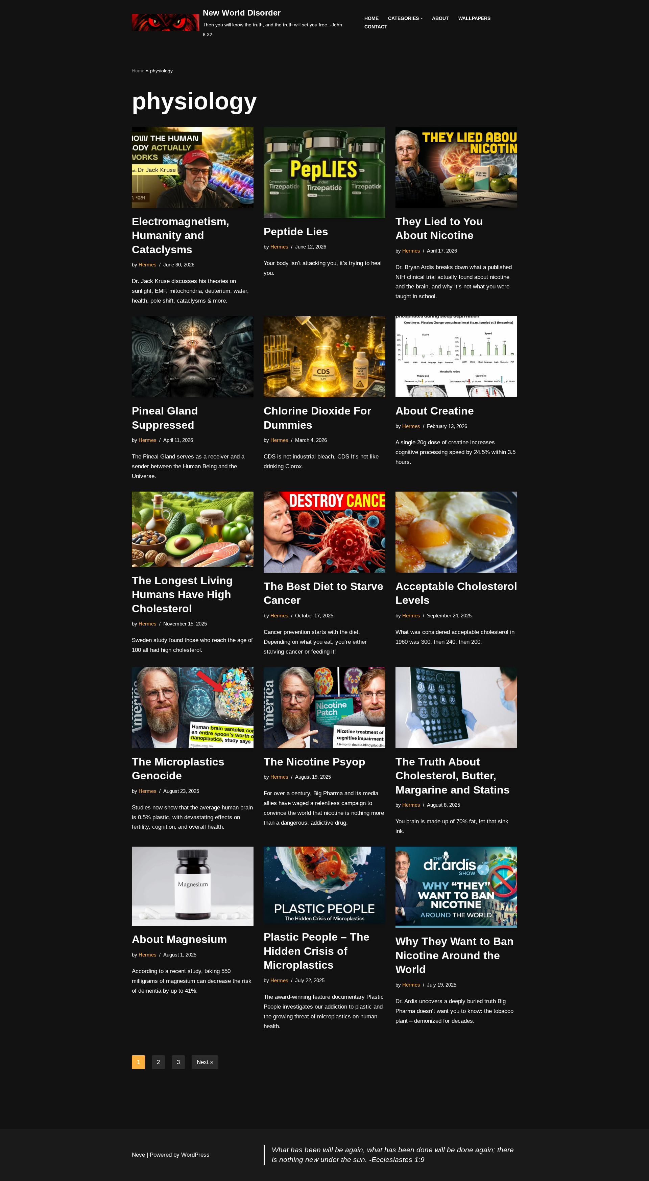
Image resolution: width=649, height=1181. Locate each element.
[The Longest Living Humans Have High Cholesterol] (193, 529)
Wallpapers (474, 18)
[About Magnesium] (193, 886)
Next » (205, 1062)
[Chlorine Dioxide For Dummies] (324, 356)
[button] (421, 18)
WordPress (195, 1155)
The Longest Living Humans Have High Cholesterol (182, 594)
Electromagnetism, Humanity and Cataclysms (180, 235)
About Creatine (434, 411)
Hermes (148, 264)
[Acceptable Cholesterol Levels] (456, 532)
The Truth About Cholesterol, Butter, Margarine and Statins (452, 776)
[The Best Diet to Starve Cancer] (324, 532)
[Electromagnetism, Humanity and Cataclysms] (193, 167)
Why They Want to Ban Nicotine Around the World (454, 955)
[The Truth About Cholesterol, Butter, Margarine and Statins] (456, 707)
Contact (375, 26)
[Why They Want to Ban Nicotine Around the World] (456, 887)
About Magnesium (179, 939)
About (440, 18)
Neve (138, 1155)
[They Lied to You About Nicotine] (456, 167)
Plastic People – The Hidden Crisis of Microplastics (316, 951)
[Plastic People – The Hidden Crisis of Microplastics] (324, 885)
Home (371, 18)
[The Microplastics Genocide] (193, 707)
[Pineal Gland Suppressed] (193, 356)
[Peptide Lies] (324, 172)
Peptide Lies (296, 232)
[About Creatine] (456, 356)
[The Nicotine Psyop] (324, 707)
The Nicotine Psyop (314, 762)
